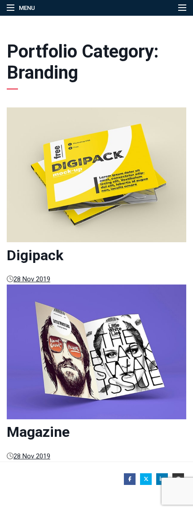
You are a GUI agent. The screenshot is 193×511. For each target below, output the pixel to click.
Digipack (35, 255)
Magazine (38, 431)
